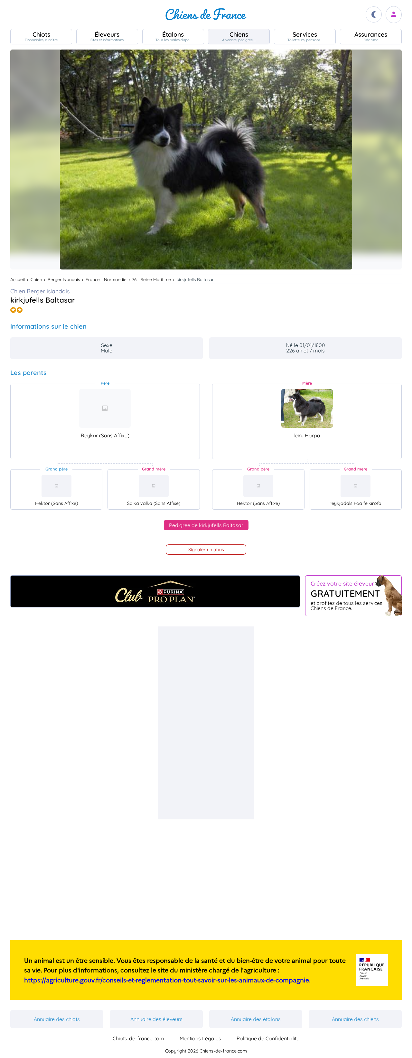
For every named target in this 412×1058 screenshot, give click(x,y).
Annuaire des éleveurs (156, 1019)
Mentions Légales (200, 1038)
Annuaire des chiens (355, 1019)
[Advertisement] (206, 722)
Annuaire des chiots (57, 1019)
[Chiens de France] (206, 14)
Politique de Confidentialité (268, 1038)
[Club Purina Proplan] (155, 591)
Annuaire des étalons (256, 1019)
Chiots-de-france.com (138, 1038)
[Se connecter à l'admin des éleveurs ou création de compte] (394, 14)
